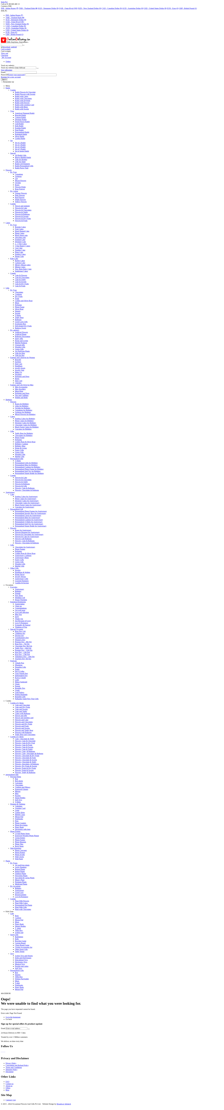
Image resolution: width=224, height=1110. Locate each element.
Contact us (9, 1084)
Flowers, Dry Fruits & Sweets (26, 766)
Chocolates (19, 292)
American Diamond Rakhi (24, 113)
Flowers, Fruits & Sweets (24, 770)
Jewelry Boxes (20, 577)
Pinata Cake (19, 256)
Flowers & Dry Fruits (23, 219)
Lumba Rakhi (20, 138)
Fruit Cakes (19, 229)
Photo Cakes (19, 233)
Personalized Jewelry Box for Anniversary (30, 513)
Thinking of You (21, 627)
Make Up (18, 372)
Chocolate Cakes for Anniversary (27, 503)
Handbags (18, 366)
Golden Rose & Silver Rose (25, 442)
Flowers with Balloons (23, 539)
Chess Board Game (22, 945)
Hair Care (18, 364)
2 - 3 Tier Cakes (21, 244)
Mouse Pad (19, 817)
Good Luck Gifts (21, 322)
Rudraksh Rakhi (21, 134)
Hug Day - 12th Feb (22, 652)
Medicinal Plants (21, 884)
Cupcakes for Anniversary (24, 507)
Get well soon (20, 610)
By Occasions (15, 886)
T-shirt (17, 983)
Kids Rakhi (19, 126)
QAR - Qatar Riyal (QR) (68, 8)
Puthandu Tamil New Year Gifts (26, 699)
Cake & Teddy (20, 280)
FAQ (7, 1082)
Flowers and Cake (21, 720)
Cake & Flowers (21, 275)
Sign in (3, 70)
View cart (4, 53)
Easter (17, 669)
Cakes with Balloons (22, 713)
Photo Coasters (20, 823)
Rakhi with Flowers (22, 103)
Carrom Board (20, 943)
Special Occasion (16, 629)
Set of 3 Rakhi (20, 145)
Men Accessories (21, 387)
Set (11, 141)
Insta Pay (4, 2)
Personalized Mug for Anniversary (27, 518)
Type (12, 111)
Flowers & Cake (21, 208)
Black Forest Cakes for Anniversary (28, 505)
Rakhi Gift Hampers (22, 164)
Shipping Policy (11, 1070)
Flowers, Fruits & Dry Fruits (25, 768)
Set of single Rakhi (22, 151)
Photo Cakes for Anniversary (25, 499)
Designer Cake (20, 242)
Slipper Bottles (20, 926)
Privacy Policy (11, 1063)
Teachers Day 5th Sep (23, 659)
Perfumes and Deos (22, 376)
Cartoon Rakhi (20, 117)
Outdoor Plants (20, 874)
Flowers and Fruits (22, 726)
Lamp (17, 810)
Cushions (18, 294)
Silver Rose (19, 309)
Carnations (19, 174)
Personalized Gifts (17, 970)
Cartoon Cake (20, 263)
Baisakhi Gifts (20, 697)
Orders (8, 61)
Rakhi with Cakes (21, 96)
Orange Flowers (21, 193)
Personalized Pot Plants (23, 905)
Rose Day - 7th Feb (22, 644)
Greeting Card (20, 808)
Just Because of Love (23, 621)
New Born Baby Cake (23, 269)
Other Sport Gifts (21, 949)
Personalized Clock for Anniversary (28, 516)
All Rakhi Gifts (20, 155)
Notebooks (19, 819)
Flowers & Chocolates (23, 210)
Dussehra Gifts (20, 667)
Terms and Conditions (14, 1067)
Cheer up (18, 606)
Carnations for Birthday (23, 410)
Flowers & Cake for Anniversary (27, 537)
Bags (17, 916)
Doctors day (19, 636)
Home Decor (19, 574)
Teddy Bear (19, 318)
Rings (17, 379)
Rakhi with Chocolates (23, 98)
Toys (12, 954)
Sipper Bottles (20, 798)
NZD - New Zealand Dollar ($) (89, 8)
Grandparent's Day (22, 638)
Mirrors (17, 791)
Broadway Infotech (64, 1104)
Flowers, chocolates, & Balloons (27, 764)
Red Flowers (19, 197)
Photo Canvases (21, 850)
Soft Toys (18, 800)
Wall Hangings (15, 848)
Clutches (18, 383)
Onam (17, 684)
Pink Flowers (20, 195)
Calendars (18, 806)
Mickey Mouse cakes (23, 265)
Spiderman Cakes (21, 271)
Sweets (17, 313)
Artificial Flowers (21, 332)
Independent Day (21, 676)
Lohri (17, 680)
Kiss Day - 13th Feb (22, 655)
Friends (17, 593)
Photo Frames (20, 549)
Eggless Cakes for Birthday (25, 419)
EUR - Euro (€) (172, 8)
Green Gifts (19, 349)
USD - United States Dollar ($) (155, 8)
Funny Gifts (19, 450)
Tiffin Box (19, 930)
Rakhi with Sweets (22, 109)
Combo (13, 90)
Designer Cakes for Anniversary (27, 501)
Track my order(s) (7, 68)
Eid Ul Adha (19, 671)
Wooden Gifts (20, 347)
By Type (13, 172)
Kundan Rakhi (20, 128)
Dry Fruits (19, 296)
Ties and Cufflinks (21, 395)
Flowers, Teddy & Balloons (25, 772)
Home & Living (21, 448)
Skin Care (18, 381)
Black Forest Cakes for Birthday (27, 427)
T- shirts (18, 928)
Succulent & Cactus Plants (24, 878)
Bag (16, 779)
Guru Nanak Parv (21, 673)
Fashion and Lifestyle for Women (22, 358)
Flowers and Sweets (22, 728)
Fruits (17, 299)
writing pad (19, 933)
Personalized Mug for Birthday (26, 465)
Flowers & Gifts (21, 486)
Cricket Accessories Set (23, 947)
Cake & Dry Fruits (22, 284)
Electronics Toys (21, 962)
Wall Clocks (19, 857)
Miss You (18, 614)
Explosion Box (20, 324)
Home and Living (21, 341)
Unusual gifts (20, 345)
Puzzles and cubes (21, 966)
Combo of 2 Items (17, 703)
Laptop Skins (20, 812)
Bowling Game (20, 941)
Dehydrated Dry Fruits (23, 326)
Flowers (9, 170)
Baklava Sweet (20, 328)
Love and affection (22, 612)
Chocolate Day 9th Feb (23, 646)
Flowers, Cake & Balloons (25, 488)
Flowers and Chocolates (24, 722)
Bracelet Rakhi (20, 115)
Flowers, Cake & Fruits (23, 745)
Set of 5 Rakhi (20, 149)
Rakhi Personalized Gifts (24, 166)
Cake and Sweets (21, 709)
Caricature (19, 783)
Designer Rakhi (20, 120)
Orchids (18, 183)
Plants (8, 861)
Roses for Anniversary (23, 530)
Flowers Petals (20, 187)
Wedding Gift (20, 598)
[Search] (23, 45)
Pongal (17, 686)
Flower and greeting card (24, 718)
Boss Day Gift (20, 631)
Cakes (8, 223)
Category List (11, 1100)
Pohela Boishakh (21, 695)
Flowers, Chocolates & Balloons (27, 490)
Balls (17, 939)
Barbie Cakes (20, 261)
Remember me (8, 82)
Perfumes (18, 305)
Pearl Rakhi (19, 130)
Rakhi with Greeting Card (24, 105)
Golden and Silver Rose (24, 301)
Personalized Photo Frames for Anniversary (31, 511)
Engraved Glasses (21, 789)
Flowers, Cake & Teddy (24, 749)
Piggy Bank (19, 827)
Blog (7, 1090)
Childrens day (20, 633)
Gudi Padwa (19, 692)
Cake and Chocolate (22, 705)
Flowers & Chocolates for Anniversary (29, 534)
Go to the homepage (13, 1017)
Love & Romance (21, 897)
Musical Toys (20, 964)
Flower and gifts (21, 716)
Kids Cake (14, 259)
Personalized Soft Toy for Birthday (28, 471)
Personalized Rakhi (22, 132)
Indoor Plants (20, 871)
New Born (19, 596)
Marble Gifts (19, 457)
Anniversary (10, 492)
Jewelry (18, 570)
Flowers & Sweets (21, 216)
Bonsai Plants (20, 869)
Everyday (13, 587)
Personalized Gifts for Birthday (26, 463)
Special (13, 153)
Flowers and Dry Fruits (23, 724)
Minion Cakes (20, 267)
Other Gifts (14, 568)
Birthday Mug (20, 446)
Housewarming (20, 895)
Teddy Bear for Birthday (24, 433)
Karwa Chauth (20, 678)
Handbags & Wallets (22, 572)
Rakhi (8, 88)
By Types (13, 863)
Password (4, 75)
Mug (16, 794)
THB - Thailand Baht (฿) (28, 8)
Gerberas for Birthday (23, 412)
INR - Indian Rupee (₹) (9, 8)
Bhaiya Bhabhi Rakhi (23, 157)
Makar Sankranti (21, 682)
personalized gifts (12, 775)
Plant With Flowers (22, 901)
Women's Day (20, 640)
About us (9, 1086)
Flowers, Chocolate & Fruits (25, 758)
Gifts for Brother (21, 160)
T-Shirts (18, 315)
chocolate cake (20, 237)
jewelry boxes (20, 368)
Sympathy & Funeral (22, 625)
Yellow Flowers (21, 202)
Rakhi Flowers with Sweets (25, 94)
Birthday (9, 400)
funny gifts (19, 339)
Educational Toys (21, 960)
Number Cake (20, 250)
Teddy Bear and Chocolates (25, 735)
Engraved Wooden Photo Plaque (27, 836)
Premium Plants (20, 882)
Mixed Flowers (20, 181)
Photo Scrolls (20, 855)
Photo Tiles (19, 844)
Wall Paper (19, 859)
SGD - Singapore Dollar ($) (48, 8)
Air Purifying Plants (22, 351)
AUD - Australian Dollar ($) (132, 8)
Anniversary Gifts (21, 579)
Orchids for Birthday (22, 408)
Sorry (17, 617)
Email (3, 72)
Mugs (17, 303)
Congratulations (21, 608)
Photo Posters (20, 853)
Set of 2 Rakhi (20, 143)
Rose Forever (20, 189)
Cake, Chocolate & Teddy (24, 739)
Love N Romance (21, 623)
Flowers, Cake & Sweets (24, 747)
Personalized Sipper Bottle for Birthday (29, 473)
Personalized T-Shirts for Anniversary (29, 522)
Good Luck (19, 893)
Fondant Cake (20, 240)
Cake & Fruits (20, 286)
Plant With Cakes (21, 903)
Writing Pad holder (22, 979)
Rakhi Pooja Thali (21, 168)
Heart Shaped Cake (22, 231)
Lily (16, 179)
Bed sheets (19, 781)
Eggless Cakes (20, 254)
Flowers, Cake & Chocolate (25, 741)
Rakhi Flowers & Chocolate (25, 92)
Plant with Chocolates (23, 909)
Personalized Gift (16, 509)
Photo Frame (19, 307)
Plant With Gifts (21, 907)
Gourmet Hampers (22, 581)
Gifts (7, 288)
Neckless (18, 374)
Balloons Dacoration (22, 336)
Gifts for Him (20, 353)
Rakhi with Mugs (21, 107)
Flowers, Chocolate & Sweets (26, 760)
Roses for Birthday (22, 404)
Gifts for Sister (20, 162)
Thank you (19, 619)
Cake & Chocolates (22, 277)
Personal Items (15, 777)
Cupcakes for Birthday (23, 429)
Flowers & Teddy (21, 212)
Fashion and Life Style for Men (21, 385)
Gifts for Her (19, 355)
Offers (8, 1088)
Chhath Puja (19, 663)
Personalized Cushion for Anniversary (29, 520)
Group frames (20, 838)
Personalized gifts (16, 459)
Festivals (13, 661)
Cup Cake (18, 248)
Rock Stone (19, 846)
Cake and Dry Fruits (22, 707)
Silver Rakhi (19, 136)
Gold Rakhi (19, 124)
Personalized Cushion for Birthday (27, 467)
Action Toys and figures (24, 956)
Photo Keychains (21, 825)
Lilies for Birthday (21, 406)
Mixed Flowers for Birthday (25, 414)
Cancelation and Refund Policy (17, 1065)
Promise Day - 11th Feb (23, 650)
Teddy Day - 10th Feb (23, 648)
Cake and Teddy (21, 711)
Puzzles (18, 796)
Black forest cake (21, 235)
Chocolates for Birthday (24, 435)
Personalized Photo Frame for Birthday (29, 469)
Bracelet (18, 360)
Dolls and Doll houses (23, 958)
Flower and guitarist (22, 206)
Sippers (17, 311)
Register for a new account (11, 77)
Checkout (4, 55)
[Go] (37, 68)
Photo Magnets (20, 842)
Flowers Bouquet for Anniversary (27, 532)
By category (14, 330)
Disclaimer (10, 1072)
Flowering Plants (21, 876)
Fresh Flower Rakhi (22, 122)
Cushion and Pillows (22, 787)
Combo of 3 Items (17, 737)
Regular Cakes (20, 227)
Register (9, 70)
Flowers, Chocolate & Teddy (25, 762)
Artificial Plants (20, 334)
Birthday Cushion (21, 444)
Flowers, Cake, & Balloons (25, 751)
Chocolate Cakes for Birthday (26, 425)
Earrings (18, 362)
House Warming (21, 600)
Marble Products (21, 343)
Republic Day (20, 688)
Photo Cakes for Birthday (24, 421)
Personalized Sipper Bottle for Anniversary (30, 526)
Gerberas (18, 176)
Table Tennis (19, 951)
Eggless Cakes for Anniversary (26, 497)
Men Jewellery (20, 389)
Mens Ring (19, 391)
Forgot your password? (16, 75)
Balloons (18, 320)
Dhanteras (18, 665)
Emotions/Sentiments (18, 602)
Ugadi (17, 690)
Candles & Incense (22, 583)
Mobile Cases (20, 815)
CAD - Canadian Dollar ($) (112, 8)
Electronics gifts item (22, 829)
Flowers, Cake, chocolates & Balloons (29, 754)
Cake (12, 494)
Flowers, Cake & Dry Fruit (25, 743)
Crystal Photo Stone (22, 834)
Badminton (19, 937)
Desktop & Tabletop (17, 804)
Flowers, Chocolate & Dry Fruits (27, 756)
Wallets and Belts (21, 398)
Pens (16, 821)
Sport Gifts (14, 935)
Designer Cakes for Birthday (25, 423)
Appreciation (19, 604)
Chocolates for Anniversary (25, 547)
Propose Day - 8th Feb (23, 642)
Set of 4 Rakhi (20, 147)
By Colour (14, 191)
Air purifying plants (22, 865)
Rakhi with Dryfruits (22, 101)
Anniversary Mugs (22, 558)
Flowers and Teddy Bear (24, 730)
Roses (17, 185)
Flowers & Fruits (21, 221)
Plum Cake (19, 252)
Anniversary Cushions (23, 556)
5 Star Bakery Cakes (22, 246)
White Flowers (20, 200)
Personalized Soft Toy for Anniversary (29, 524)
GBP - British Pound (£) (188, 8)
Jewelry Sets (19, 370)
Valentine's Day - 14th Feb (25, 657)
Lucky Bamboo (20, 867)
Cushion (18, 918)
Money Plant (19, 880)
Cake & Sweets (20, 282)
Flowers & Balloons (22, 214)
